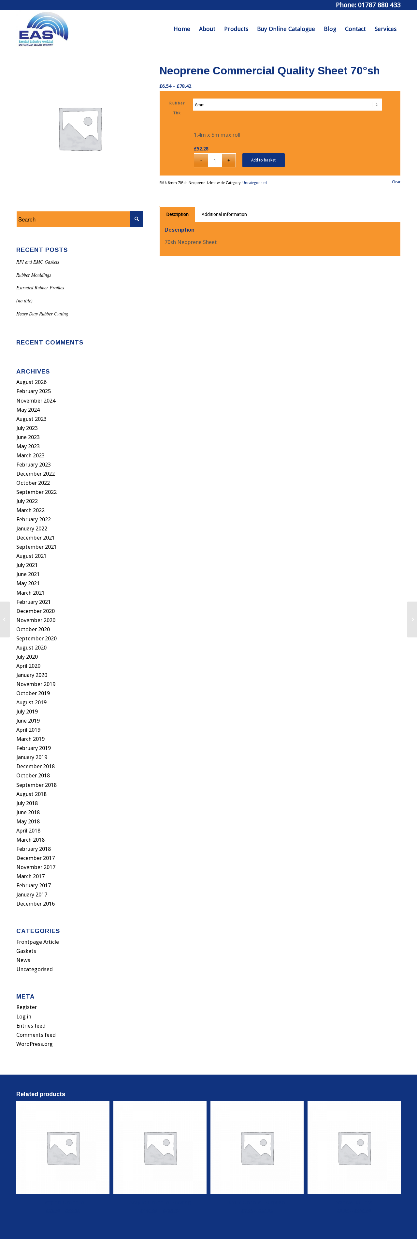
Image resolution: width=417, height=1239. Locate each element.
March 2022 (30, 510)
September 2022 (36, 492)
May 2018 (28, 821)
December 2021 (35, 537)
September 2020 (36, 638)
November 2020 (35, 620)
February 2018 (33, 849)
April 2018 (28, 830)
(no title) (24, 301)
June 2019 (28, 720)
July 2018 (27, 803)
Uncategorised (34, 969)
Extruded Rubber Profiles (40, 287)
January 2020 (31, 675)
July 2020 (27, 656)
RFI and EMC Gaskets (37, 262)
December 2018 (35, 766)
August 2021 (31, 556)
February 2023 (33, 464)
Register (26, 1007)
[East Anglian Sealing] (43, 29)
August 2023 (31, 419)
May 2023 (28, 446)
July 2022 (27, 501)
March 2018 (30, 839)
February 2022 (33, 519)
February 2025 (33, 391)
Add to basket (263, 160)
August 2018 (31, 794)
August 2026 (31, 382)
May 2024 (28, 409)
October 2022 (33, 483)
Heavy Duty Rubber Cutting (42, 314)
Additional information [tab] (224, 214)
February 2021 (33, 602)
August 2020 (31, 647)
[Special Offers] (5, 619)
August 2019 (31, 702)
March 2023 (30, 455)
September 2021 (36, 546)
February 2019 (33, 748)
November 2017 (35, 867)
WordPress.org (34, 1044)
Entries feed (31, 1025)
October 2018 (33, 775)
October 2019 (33, 693)
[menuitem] (181, 29)
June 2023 (28, 437)
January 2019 (31, 757)
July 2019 (27, 711)
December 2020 (35, 611)
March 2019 (30, 739)
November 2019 (35, 684)
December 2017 (35, 858)
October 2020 (33, 629)
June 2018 (28, 812)
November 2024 (35, 400)
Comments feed (36, 1035)
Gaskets (26, 951)
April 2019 (28, 730)
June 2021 (28, 574)
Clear (396, 182)
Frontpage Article (37, 942)
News (23, 960)
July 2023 (27, 428)
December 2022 (35, 473)
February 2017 (33, 885)
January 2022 (31, 528)
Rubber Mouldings (33, 275)
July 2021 (27, 565)
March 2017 (30, 876)
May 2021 (28, 583)
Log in (23, 1016)
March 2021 (30, 592)
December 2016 (35, 903)
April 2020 (28, 666)
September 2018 (36, 785)
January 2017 (31, 894)
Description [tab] (177, 214)
